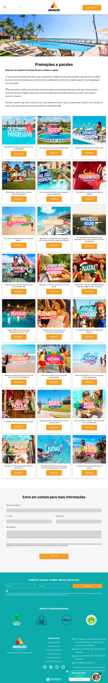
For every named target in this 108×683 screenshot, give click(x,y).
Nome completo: (13, 505)
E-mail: (9, 516)
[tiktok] (63, 667)
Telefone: (60, 516)
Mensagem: (11, 527)
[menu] (4, 7)
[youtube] (51, 667)
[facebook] (57, 667)
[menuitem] (54, 642)
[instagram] (45, 667)
